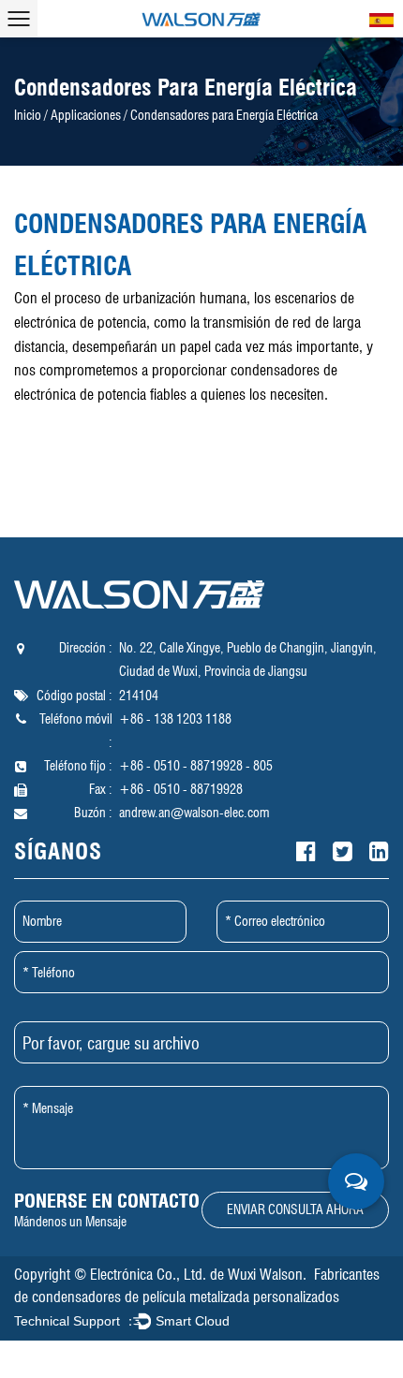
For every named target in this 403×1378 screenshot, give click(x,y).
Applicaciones (86, 115)
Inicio (27, 115)
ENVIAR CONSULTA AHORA (295, 1209)
